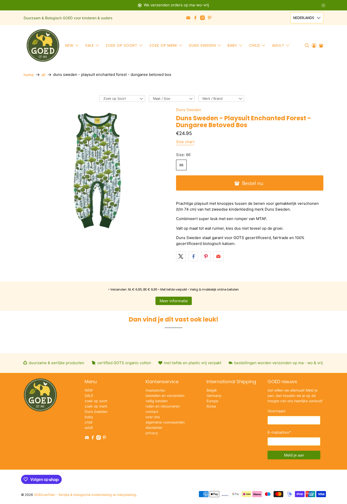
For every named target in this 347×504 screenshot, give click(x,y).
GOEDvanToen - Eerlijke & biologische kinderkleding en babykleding (85, 495)
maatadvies (155, 390)
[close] (323, 5)
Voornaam (276, 411)
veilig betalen (157, 401)
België (212, 390)
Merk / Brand (212, 98)
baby (232, 45)
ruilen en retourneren (163, 406)
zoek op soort (121, 45)
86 (181, 165)
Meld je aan (294, 455)
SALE (89, 45)
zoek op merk (163, 45)
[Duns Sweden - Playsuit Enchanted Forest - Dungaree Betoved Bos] (97, 170)
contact (152, 411)
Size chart (185, 141)
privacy (152, 433)
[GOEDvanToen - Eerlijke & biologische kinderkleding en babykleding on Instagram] (202, 17)
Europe (212, 401)
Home (29, 75)
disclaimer (154, 427)
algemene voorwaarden (165, 422)
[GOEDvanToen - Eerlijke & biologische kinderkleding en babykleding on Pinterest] (209, 17)
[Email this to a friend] (218, 256)
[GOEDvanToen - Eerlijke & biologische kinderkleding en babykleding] (42, 45)
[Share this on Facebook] (193, 256)
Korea (211, 406)
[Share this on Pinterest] (206, 256)
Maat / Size (161, 98)
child (254, 45)
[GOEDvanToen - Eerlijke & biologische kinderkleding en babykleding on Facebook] (195, 17)
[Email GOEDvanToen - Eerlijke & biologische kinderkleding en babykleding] (188, 17)
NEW (69, 45)
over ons (153, 417)
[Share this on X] (181, 256)
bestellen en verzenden (165, 395)
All (43, 75)
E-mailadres (279, 432)
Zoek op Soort (114, 98)
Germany (214, 395)
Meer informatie (174, 300)
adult (278, 45)
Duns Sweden (202, 45)
